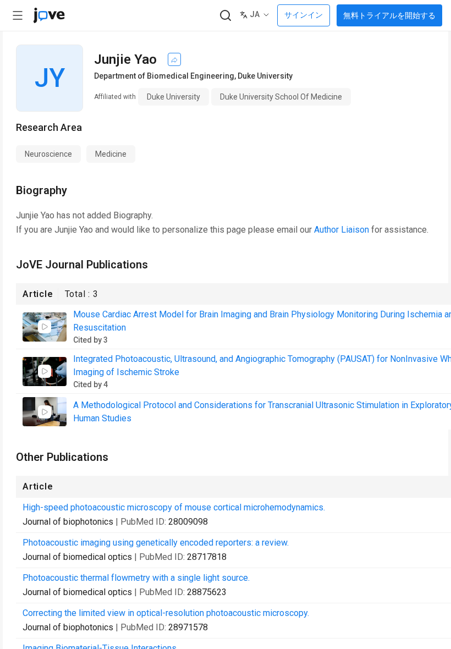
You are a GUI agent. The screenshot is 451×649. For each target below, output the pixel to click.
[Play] (44, 326)
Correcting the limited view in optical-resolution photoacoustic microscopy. (166, 613)
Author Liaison (341, 229)
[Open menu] (17, 15)
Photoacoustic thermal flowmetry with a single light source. (136, 578)
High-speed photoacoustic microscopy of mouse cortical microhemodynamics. (174, 507)
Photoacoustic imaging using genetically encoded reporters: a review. (156, 542)
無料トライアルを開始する (389, 15)
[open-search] (225, 16)
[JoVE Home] (49, 15)
